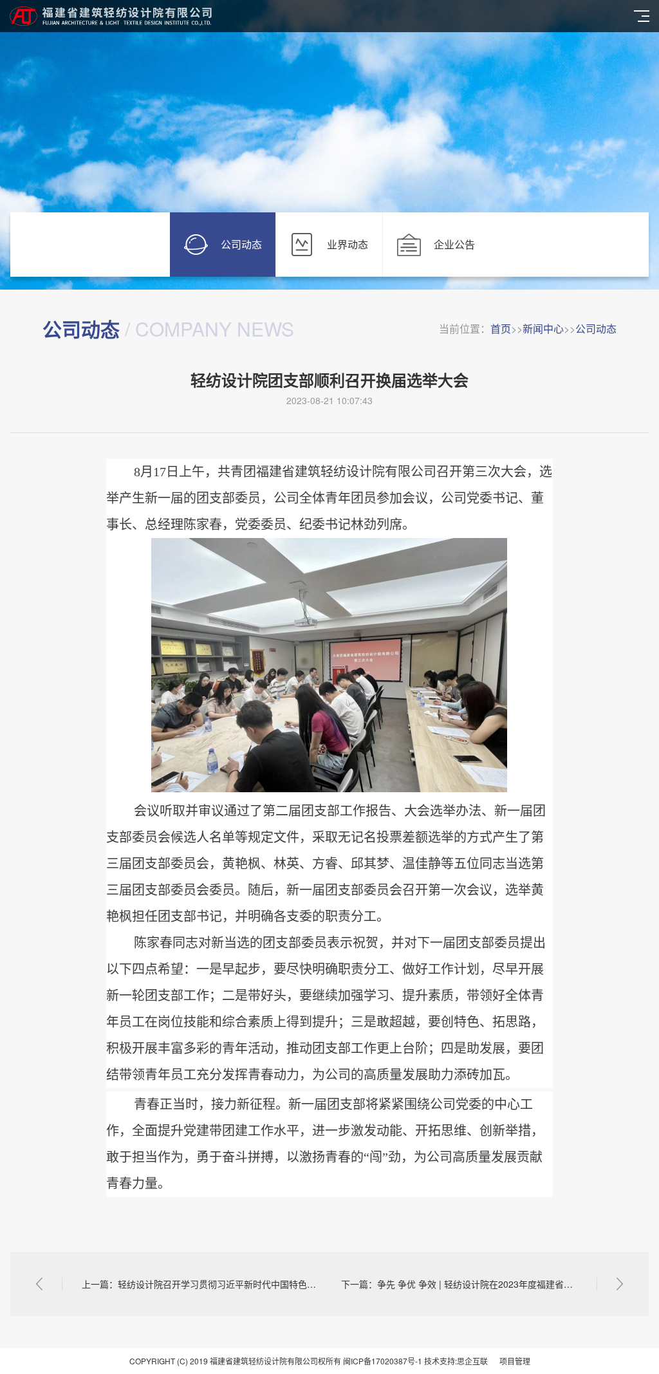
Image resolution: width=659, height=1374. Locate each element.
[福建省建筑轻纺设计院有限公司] (318, 16)
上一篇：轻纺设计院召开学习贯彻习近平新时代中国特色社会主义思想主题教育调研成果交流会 (200, 1283)
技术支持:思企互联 (456, 1360)
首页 (500, 328)
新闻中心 (543, 328)
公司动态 (596, 328)
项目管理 (514, 1360)
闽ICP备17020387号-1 (382, 1360)
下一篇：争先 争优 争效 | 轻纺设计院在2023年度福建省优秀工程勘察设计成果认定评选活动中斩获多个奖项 (482, 1283)
